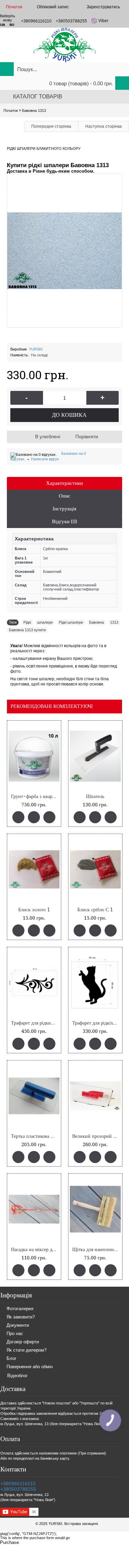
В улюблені (47, 436)
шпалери (45, 622)
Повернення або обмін (30, 1366)
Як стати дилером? (26, 1350)
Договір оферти (23, 1341)
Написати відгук (45, 459)
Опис (65, 496)
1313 (114, 622)
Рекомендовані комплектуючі (52, 706)
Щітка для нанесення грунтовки (96, 1250)
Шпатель (95, 796)
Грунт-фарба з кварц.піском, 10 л (35, 796)
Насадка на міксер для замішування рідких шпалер (35, 1250)
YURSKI (36, 349)
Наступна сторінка (103, 126)
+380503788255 (18, 1489)
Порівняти (86, 436)
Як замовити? (21, 1317)
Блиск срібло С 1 (95, 910)
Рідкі (27, 622)
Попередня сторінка (51, 126)
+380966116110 (17, 1483)
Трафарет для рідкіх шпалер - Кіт (96, 1023)
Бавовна (96, 622)
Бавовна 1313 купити (27, 630)
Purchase (9, 1542)
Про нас (15, 1333)
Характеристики (64, 483)
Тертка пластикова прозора (35, 1136)
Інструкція (64, 509)
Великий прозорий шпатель (96, 1136)
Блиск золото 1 (34, 910)
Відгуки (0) (64, 521)
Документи (18, 1325)
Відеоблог (17, 1375)
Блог (12, 1358)
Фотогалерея (20, 1308)
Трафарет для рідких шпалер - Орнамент (35, 1023)
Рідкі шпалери (71, 622)
